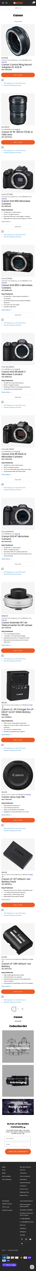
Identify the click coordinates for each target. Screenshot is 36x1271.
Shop (3, 1170)
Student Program (7, 1210)
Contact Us (23, 1186)
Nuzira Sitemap (6, 1179)
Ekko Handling (6, 1176)
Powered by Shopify (13, 1250)
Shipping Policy (24, 1192)
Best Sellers (23, 1179)
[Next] (22, 1009)
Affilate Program (7, 1204)
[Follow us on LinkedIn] (22, 1243)
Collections (23, 1173)
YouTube (22, 1235)
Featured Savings (25, 1182)
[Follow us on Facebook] (22, 1239)
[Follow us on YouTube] (30, 1239)
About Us (22, 1170)
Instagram (23, 1232)
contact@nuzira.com (27, 1222)
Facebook (23, 1228)
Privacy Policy (24, 1189)
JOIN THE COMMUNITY (18, 1152)
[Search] (6, 3)
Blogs (4, 1173)
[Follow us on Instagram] (26, 1239)
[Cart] (33, 3)
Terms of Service (25, 1176)
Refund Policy (24, 1195)
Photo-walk (5, 1207)
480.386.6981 (26, 1218)
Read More (18, 1021)
